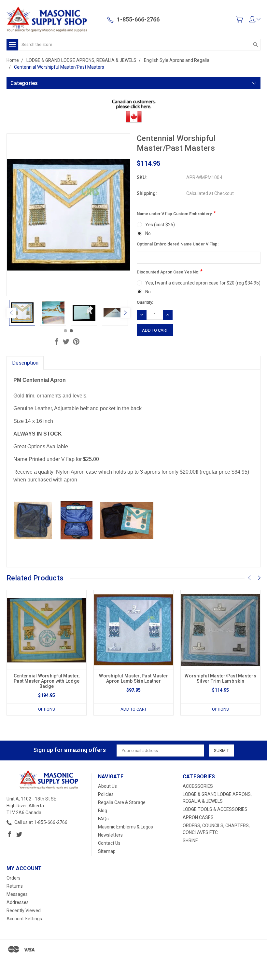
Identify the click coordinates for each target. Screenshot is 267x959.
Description (25, 363)
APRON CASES (198, 817)
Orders (14, 878)
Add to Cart (133, 709)
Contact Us (109, 843)
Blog (102, 810)
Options (46, 709)
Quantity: (145, 302)
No (148, 233)
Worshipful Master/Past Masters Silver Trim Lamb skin (220, 678)
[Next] (125, 313)
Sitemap (107, 851)
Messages (17, 894)
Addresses (18, 902)
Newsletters (110, 835)
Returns (15, 886)
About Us (107, 786)
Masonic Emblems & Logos (125, 826)
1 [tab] (65, 330)
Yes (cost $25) (160, 224)
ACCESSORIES (198, 786)
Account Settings (24, 918)
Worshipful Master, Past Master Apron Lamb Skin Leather (133, 678)
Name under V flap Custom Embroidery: (176, 213)
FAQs (103, 818)
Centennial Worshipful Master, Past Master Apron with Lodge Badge (46, 681)
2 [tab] (71, 330)
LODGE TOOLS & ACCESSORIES (215, 809)
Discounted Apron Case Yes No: (170, 271)
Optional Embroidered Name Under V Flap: (177, 244)
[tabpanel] (22, 313)
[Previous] (11, 313)
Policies (106, 794)
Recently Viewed (24, 910)
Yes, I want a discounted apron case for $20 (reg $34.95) (202, 282)
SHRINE (190, 840)
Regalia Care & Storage (122, 802)
